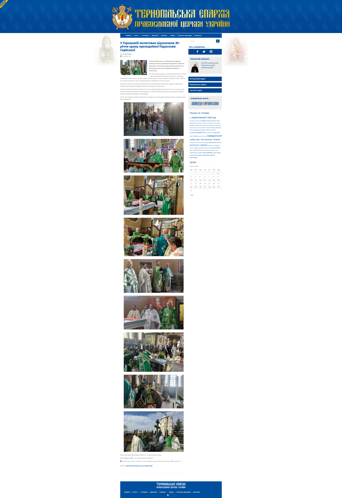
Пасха (218, 123)
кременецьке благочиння (195, 142)
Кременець (192, 123)
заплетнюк (204, 136)
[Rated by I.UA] (171, 495)
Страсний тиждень (210, 127)
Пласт (201, 125)
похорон (217, 148)
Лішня (208, 123)
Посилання (177, 461)
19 (200, 183)
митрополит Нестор (215, 142)
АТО (191, 118)
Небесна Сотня (213, 123)
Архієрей (155, 35)
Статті (136, 35)
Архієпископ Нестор (128, 461)
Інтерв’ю (145, 35)
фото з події (129, 458)
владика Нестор (209, 132)
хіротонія (206, 155)
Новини (128, 35)
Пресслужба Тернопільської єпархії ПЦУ (139, 466)
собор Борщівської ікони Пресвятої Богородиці (156, 461)
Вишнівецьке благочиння (195, 120)
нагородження (210, 145)
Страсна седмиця (201, 127)
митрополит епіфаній (198, 145)
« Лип (191, 195)
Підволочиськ (206, 125)
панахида (211, 148)
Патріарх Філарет (194, 125)
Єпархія (164, 35)
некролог (192, 148)
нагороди (216, 145)
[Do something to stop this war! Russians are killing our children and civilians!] (4, 4)
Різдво (211, 125)
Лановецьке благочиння (201, 123)
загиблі (200, 136)
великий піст (201, 132)
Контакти (198, 35)
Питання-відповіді (185, 35)
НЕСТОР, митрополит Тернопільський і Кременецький (209, 65)
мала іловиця (205, 142)
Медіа (173, 35)
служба (200, 152)
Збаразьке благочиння (213, 121)
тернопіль (209, 152)
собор (204, 152)
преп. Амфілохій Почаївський (198, 150)
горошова (138, 461)
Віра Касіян (128, 54)
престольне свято (210, 150)
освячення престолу (204, 148)
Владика (204, 121)
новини (196, 148)
